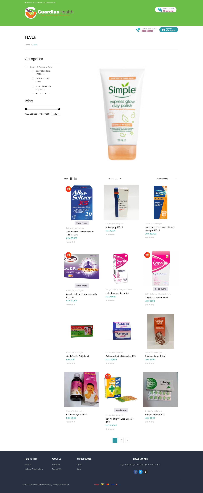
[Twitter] (141, 472)
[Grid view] (71, 179)
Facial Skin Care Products (43, 88)
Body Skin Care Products (43, 72)
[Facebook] (136, 472)
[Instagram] (146, 472)
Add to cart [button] (121, 227)
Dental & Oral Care (42, 80)
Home (27, 45)
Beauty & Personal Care (41, 67)
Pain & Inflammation (75, 228)
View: (66, 178)
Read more (82, 223)
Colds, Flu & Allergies (114, 223)
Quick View (81, 196)
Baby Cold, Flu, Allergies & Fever (119, 289)
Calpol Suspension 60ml (156, 297)
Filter (56, 114)
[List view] (75, 179)
